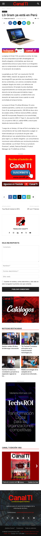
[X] (19, 23)
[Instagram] (14, 233)
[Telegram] (24, 23)
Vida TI (4, 343)
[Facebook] (10, 23)
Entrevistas (24, 343)
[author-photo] (20, 226)
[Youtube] (31, 233)
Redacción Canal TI (9, 18)
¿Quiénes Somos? (10, 528)
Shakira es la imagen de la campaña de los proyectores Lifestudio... (29, 372)
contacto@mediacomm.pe (25, 512)
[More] (33, 23)
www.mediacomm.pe (31, 533)
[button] (3, 3)
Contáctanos (19, 528)
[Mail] (22, 233)
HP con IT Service (33, 209)
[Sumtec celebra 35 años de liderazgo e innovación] (11, 339)
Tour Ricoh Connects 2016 (11, 209)
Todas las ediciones (30, 528)
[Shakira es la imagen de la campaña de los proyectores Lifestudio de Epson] (30, 362)
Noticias (9, 8)
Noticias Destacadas (12, 328)
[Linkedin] (15, 23)
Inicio (3, 8)
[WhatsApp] (29, 23)
